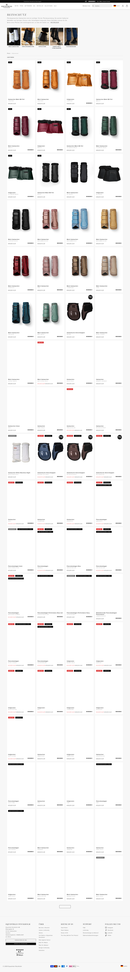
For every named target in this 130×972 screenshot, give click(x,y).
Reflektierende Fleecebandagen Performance (106, 613)
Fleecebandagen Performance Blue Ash (50, 613)
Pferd (8, 53)
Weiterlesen (55, 22)
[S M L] (80, 359)
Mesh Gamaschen (43, 99)
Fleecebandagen (101, 519)
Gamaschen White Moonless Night (19, 473)
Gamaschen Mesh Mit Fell (16, 99)
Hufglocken (70, 99)
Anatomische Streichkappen (76, 333)
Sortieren (10, 57)
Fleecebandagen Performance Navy (78, 613)
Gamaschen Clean (14, 426)
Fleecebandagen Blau (74, 566)
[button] (102, 5)
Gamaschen (70, 379)
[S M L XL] (109, 125)
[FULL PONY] (80, 312)
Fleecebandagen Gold (15, 566)
